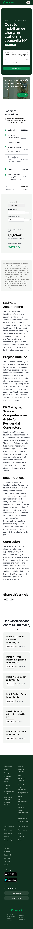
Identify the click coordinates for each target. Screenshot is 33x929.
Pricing (6, 773)
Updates (20, 833)
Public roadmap (16, 893)
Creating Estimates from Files (23, 813)
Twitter (6, 848)
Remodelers (8, 830)
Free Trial (22, 95)
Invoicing (21, 784)
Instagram (7, 858)
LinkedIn (7, 852)
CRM (19, 775)
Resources (21, 837)
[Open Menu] (28, 2)
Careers (7, 785)
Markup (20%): (9, 189)
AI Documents (22, 818)
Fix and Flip (8, 840)
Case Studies (22, 830)
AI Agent (20, 796)
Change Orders (23, 793)
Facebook (7, 855)
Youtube (7, 862)
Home (6, 770)
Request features (16, 898)
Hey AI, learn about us (22, 917)
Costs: (7, 186)
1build (6, 788)
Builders (7, 837)
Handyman (8, 833)
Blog (6, 782)
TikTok (6, 865)
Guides (20, 840)
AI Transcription (23, 821)
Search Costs (16, 68)
